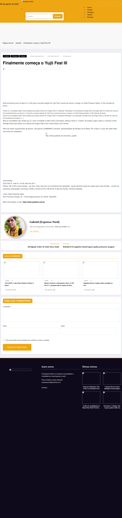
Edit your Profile (61, 227)
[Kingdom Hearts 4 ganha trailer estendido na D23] (100, 270)
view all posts (34, 231)
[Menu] (25, 4)
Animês (89, 10)
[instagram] (114, 4)
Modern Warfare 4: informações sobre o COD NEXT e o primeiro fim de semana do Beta (59, 284)
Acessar (44, 387)
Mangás (23, 56)
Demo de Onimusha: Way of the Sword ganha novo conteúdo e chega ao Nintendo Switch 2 (91, 387)
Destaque (90, 12)
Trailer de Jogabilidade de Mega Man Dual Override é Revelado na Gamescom (91, 407)
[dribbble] (109, 4)
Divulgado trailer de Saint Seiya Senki (43, 247)
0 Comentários (67, 56)
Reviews (90, 17)
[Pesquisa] (27, 9)
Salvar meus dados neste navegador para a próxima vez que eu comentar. (27, 340)
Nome (5, 326)
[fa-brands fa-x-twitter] (103, 4)
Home (89, 7)
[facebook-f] (98, 4)
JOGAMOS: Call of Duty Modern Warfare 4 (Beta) (19, 284)
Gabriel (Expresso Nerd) (37, 56)
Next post (66, 244)
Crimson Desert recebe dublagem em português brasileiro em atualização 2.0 (112, 387)
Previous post (54, 244)
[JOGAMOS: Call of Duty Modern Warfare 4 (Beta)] (21, 270)
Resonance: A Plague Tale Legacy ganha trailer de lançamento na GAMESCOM (112, 407)
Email (63, 326)
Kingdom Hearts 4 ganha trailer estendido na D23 (98, 284)
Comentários (6, 306)
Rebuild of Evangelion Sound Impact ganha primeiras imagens (88, 247)
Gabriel (7, 280)
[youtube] (119, 4)
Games (89, 15)
